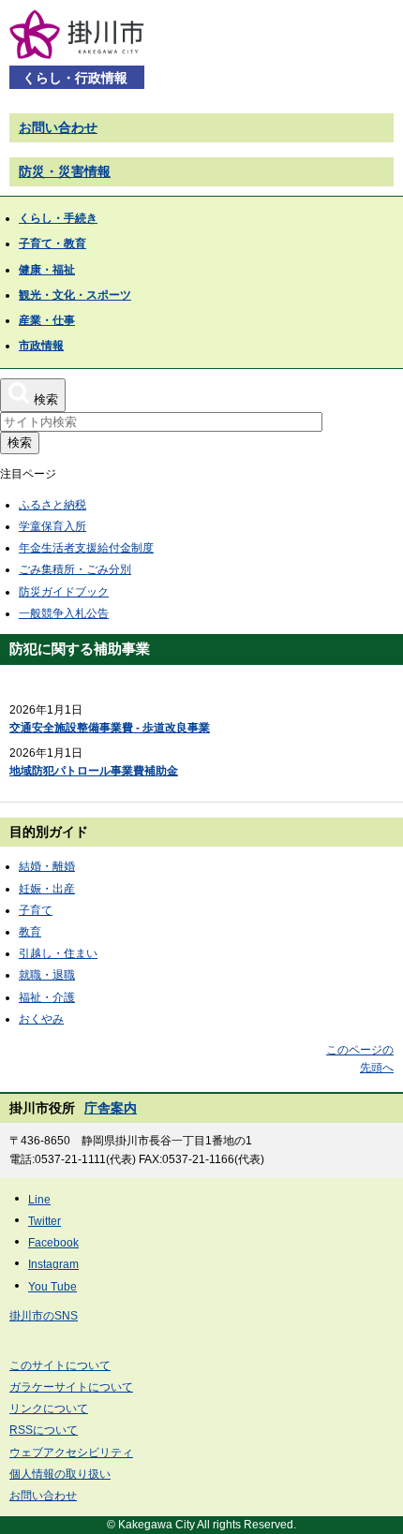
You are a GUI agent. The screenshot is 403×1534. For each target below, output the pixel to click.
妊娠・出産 (47, 888)
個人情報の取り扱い (60, 1474)
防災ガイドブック (64, 591)
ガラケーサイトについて (71, 1387)
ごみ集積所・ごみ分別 (75, 569)
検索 (19, 442)
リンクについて (48, 1408)
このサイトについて (60, 1365)
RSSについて (43, 1430)
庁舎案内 (110, 1107)
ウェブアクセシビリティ (71, 1452)
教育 (30, 931)
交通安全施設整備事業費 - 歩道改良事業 (109, 727)
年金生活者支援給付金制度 (86, 547)
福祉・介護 (47, 997)
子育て (35, 910)
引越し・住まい (58, 953)
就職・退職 (47, 974)
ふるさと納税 (52, 504)
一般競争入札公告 (64, 613)
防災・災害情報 (65, 171)
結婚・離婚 (47, 866)
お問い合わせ (58, 127)
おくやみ (41, 1018)
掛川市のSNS (43, 1315)
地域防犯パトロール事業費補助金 (93, 770)
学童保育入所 (52, 526)
